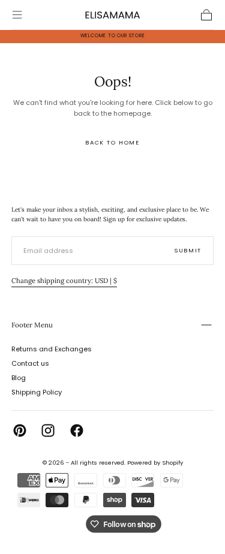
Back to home (112, 142)
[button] (17, 14)
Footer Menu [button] (32, 324)
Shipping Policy (36, 392)
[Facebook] (77, 430)
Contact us (30, 363)
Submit (188, 250)
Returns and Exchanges (51, 349)
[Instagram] (48, 430)
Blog (18, 378)
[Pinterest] (20, 430)
